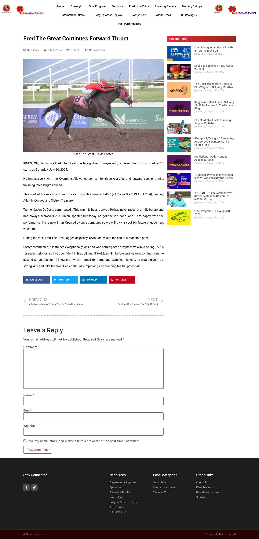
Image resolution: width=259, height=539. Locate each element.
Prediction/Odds (139, 6)
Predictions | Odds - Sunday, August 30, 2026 (211, 158)
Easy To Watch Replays (108, 15)
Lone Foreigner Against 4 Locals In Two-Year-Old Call (213, 49)
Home (60, 6)
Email (28, 410)
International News (73, 15)
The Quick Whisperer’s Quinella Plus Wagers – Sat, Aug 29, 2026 (213, 85)
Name (28, 395)
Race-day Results (165, 6)
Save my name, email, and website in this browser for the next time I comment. (83, 440)
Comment (31, 346)
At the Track (163, 15)
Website (29, 425)
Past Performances (129, 23)
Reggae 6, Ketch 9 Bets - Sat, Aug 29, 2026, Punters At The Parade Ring (214, 105)
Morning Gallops (192, 6)
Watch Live (139, 15)
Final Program (97, 6)
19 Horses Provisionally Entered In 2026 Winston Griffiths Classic (213, 176)
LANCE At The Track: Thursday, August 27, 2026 (213, 122)
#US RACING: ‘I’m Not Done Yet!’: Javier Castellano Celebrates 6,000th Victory (213, 196)
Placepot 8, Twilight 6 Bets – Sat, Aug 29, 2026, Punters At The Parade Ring (214, 141)
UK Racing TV (189, 15)
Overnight (76, 6)
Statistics (117, 6)
